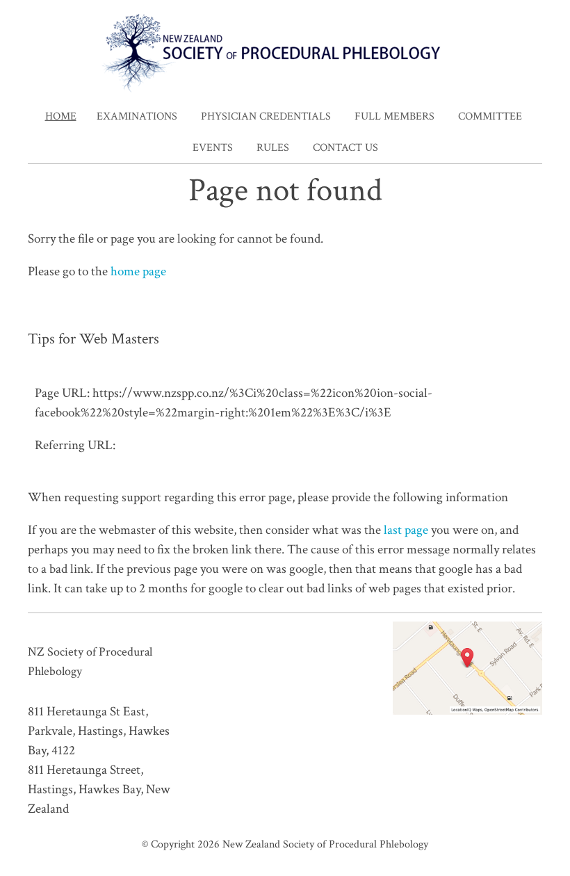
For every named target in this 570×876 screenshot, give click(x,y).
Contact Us (345, 147)
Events (213, 147)
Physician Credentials (266, 116)
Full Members (394, 116)
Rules (272, 147)
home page (138, 271)
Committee (490, 116)
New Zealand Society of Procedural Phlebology (325, 844)
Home (60, 116)
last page (406, 530)
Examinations (137, 116)
